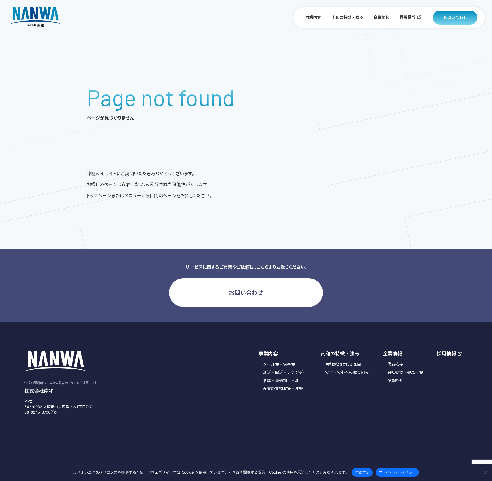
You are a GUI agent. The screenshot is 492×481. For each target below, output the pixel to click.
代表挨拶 (395, 364)
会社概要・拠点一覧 (405, 372)
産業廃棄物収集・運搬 (283, 388)
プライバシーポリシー (397, 472)
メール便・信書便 (279, 364)
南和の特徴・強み (347, 17)
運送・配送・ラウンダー (285, 372)
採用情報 (408, 17)
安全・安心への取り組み (347, 372)
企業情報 (382, 17)
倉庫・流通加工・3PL (282, 380)
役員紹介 (395, 380)
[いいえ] (485, 472)
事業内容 (313, 17)
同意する (362, 472)
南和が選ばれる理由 (343, 364)
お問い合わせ (455, 17)
